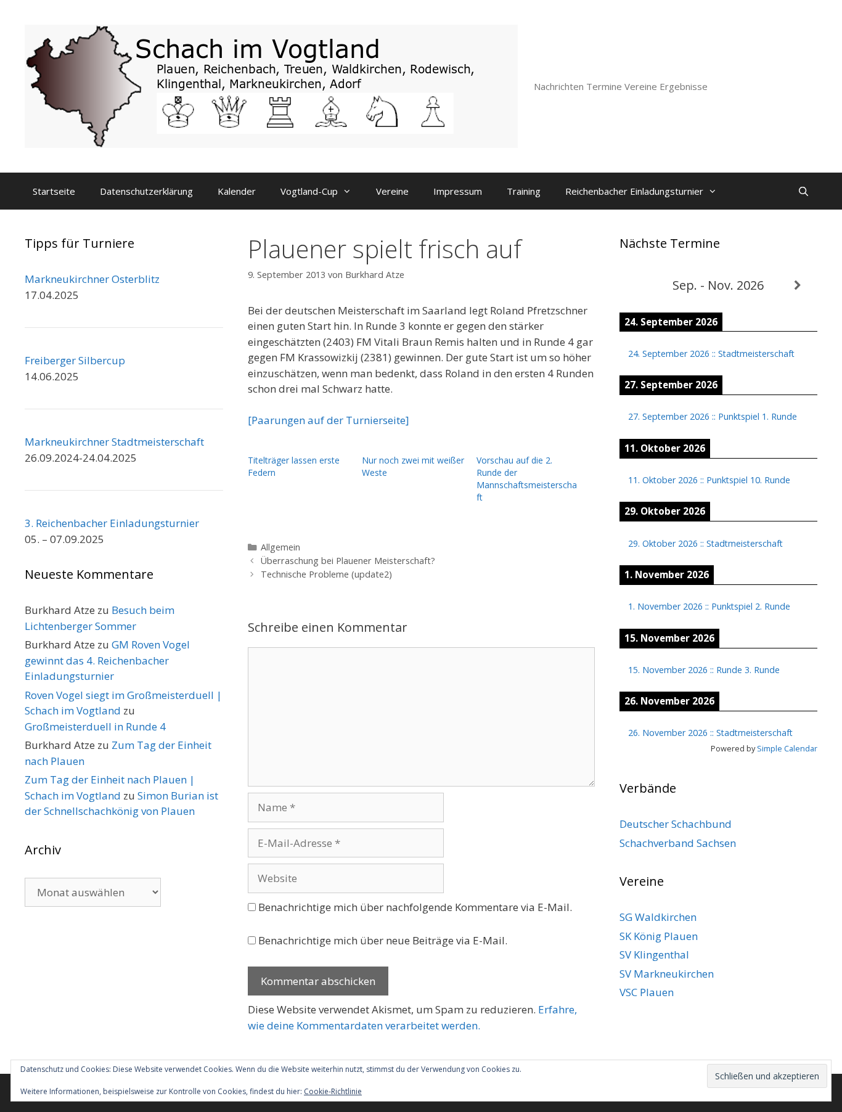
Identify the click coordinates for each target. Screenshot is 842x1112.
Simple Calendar (787, 748)
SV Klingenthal (654, 954)
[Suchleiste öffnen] (803, 191)
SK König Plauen (658, 936)
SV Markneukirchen (666, 974)
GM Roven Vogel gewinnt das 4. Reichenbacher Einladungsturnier (107, 660)
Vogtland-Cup (309, 191)
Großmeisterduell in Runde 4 (95, 726)
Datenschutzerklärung (146, 191)
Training (524, 191)
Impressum (457, 191)
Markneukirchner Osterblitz (92, 279)
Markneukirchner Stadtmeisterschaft (114, 442)
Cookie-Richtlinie (333, 1091)
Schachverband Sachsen (677, 843)
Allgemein (280, 547)
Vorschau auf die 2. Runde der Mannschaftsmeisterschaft (526, 478)
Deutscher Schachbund (675, 824)
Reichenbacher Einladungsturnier (634, 191)
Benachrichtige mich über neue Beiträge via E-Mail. (382, 940)
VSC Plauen (646, 992)
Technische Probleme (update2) (326, 574)
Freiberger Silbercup (75, 360)
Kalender (237, 191)
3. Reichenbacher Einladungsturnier (112, 523)
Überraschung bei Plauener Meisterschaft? (348, 560)
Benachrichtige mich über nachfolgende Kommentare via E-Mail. (415, 907)
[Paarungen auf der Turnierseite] (328, 420)
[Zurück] (639, 285)
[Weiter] (797, 285)
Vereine (392, 191)
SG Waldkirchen (658, 917)
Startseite (54, 191)
